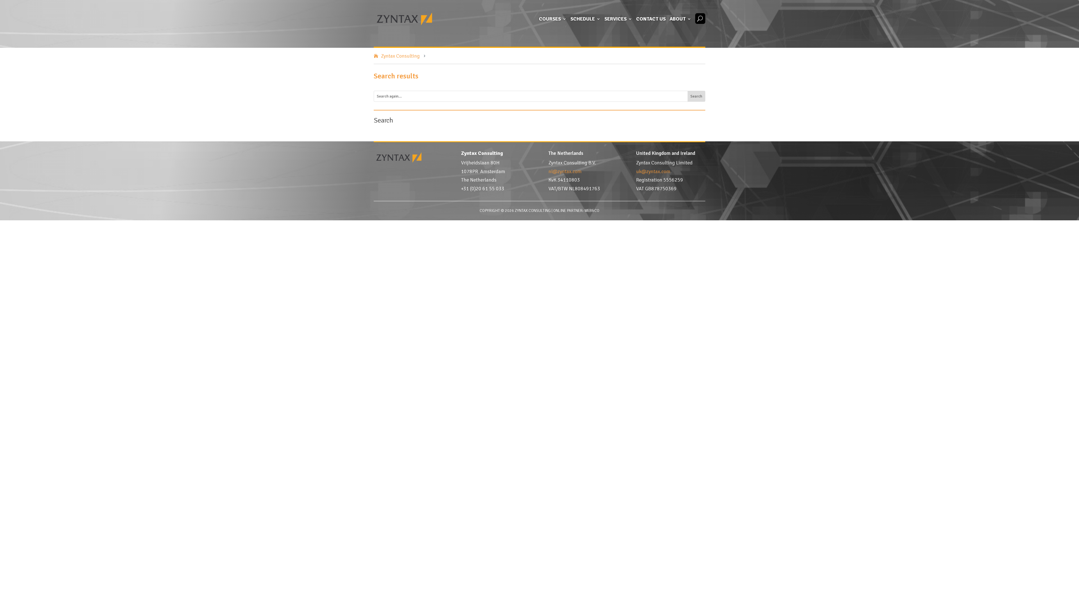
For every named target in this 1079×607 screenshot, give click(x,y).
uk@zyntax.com (653, 171)
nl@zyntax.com (565, 171)
